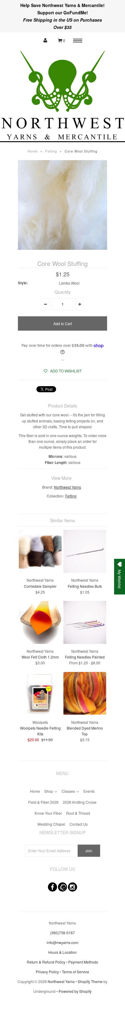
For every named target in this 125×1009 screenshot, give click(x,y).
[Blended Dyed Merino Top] (84, 713)
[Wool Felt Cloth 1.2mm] (40, 642)
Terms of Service (75, 971)
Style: (23, 282)
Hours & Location (62, 952)
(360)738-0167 (62, 932)
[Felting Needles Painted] (84, 642)
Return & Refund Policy (46, 961)
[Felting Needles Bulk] (84, 571)
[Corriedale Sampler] (40, 571)
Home (33, 151)
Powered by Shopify (75, 991)
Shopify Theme (90, 981)
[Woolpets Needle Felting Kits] (40, 713)
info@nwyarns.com (62, 942)
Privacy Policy (47, 971)
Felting (51, 151)
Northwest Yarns (67, 487)
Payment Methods (83, 961)
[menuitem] (35, 790)
